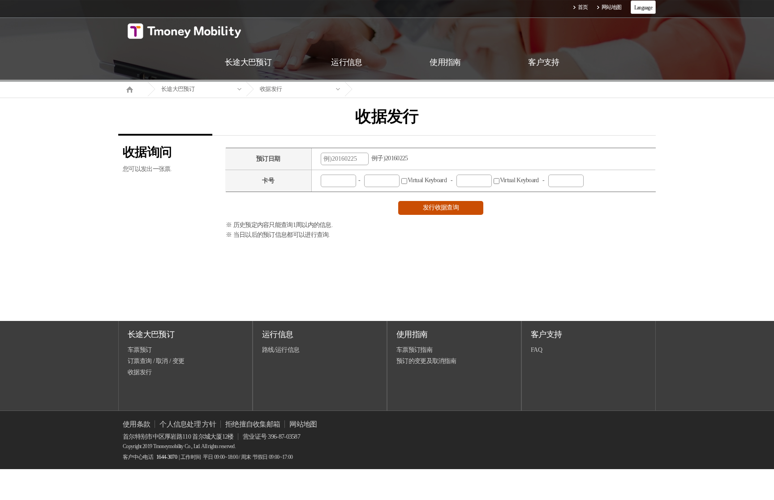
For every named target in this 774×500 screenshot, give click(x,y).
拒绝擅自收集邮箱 (252, 424)
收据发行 (271, 88)
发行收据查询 (441, 207)
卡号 (268, 180)
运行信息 (277, 334)
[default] (394, 89)
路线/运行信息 (280, 349)
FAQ (536, 349)
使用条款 (136, 424)
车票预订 (139, 349)
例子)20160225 (388, 158)
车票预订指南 (414, 349)
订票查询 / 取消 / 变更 (156, 361)
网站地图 (612, 7)
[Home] (133, 88)
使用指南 (411, 334)
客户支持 (546, 334)
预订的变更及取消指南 (426, 361)
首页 (583, 7)
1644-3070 (166, 457)
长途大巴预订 (177, 88)
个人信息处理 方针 (187, 424)
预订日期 (268, 158)
